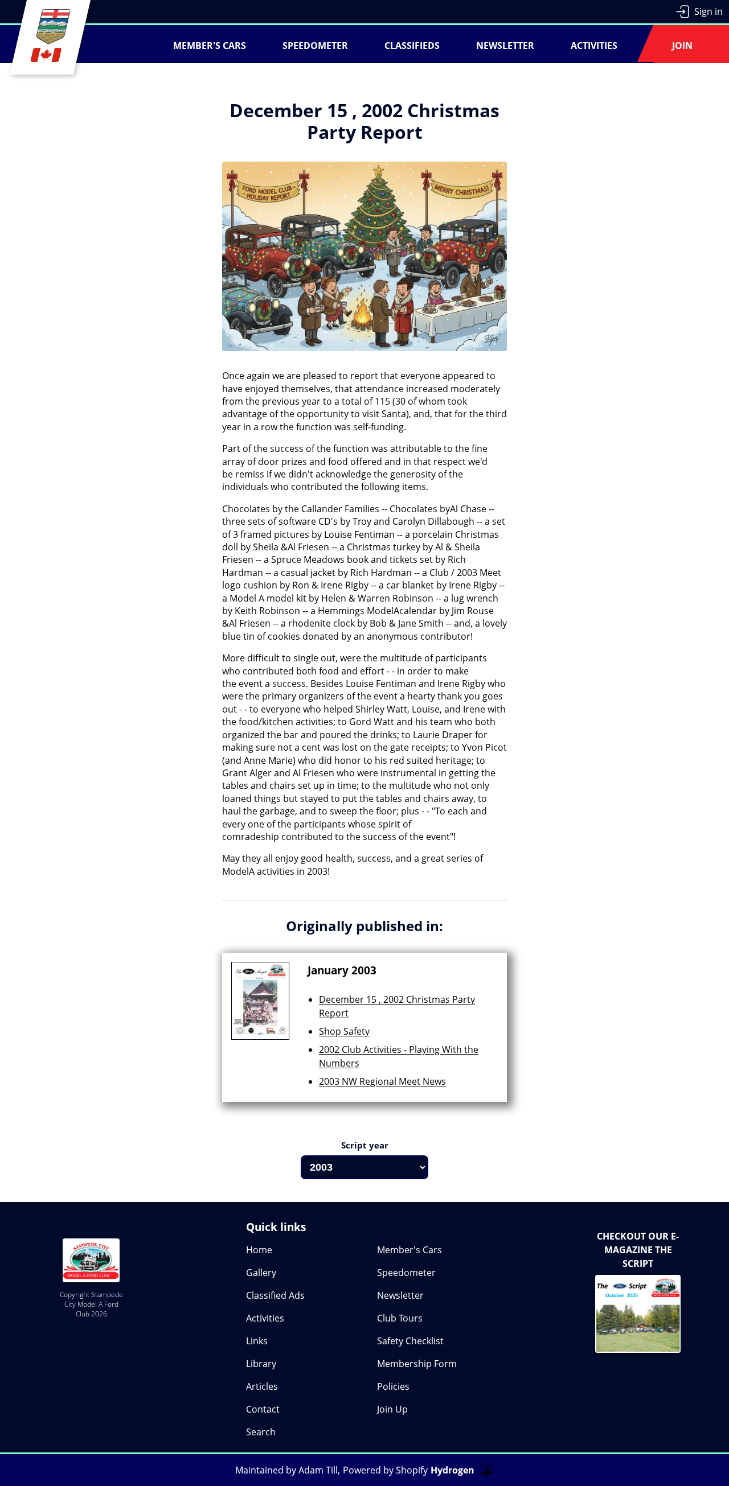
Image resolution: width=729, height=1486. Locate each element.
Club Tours (400, 1318)
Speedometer (315, 45)
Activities (594, 45)
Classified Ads (275, 1295)
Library (261, 1363)
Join (682, 45)
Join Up (392, 1409)
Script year (364, 1145)
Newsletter (505, 45)
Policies (393, 1386)
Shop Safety (344, 1031)
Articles (262, 1386)
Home (259, 1250)
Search (261, 1432)
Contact (263, 1409)
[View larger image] (364, 265)
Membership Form (417, 1363)
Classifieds (412, 45)
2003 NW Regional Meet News (382, 1081)
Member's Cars (209, 45)
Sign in (708, 11)
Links (257, 1341)
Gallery (261, 1272)
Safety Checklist (410, 1341)
